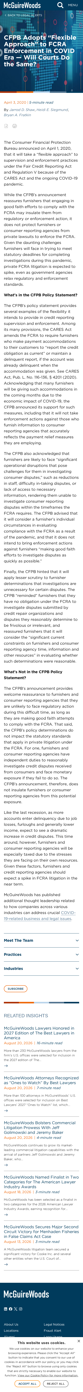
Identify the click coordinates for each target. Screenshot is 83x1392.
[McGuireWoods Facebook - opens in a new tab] (10, 1309)
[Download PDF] (6, 126)
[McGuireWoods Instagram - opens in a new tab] (20, 1309)
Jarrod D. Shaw (22, 110)
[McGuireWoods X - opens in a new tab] (15, 1309)
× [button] (78, 1341)
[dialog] (41, 1364)
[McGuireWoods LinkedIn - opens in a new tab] (5, 1309)
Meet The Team (18, 940)
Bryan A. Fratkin (17, 115)
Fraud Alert (52, 1330)
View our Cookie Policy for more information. (48, 1375)
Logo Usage (53, 1337)
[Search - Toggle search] (60, 5)
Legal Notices (54, 1324)
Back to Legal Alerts (25, 15)
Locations (11, 1330)
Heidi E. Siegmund (52, 110)
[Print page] (15, 126)
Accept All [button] (27, 1383)
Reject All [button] (56, 1383)
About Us (11, 1324)
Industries (13, 968)
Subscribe (16, 988)
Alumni (9, 1337)
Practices (12, 954)
